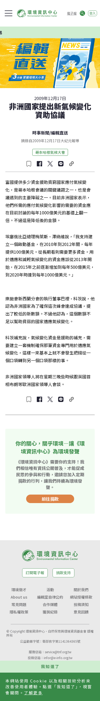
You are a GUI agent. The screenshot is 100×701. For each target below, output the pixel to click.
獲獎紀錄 (50, 612)
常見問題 (18, 604)
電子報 (72, 13)
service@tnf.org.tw (58, 652)
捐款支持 (63, 572)
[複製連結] (71, 163)
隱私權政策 (19, 612)
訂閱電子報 (35, 572)
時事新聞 (40, 132)
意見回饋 (81, 612)
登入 (92, 13)
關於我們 (81, 589)
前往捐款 (50, 499)
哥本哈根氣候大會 (50, 152)
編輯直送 (59, 132)
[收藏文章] (28, 163)
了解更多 (33, 692)
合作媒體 (50, 604)
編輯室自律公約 (50, 597)
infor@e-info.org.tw (58, 657)
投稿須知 (81, 604)
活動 (50, 589)
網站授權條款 (81, 597)
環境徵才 (18, 589)
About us (19, 597)
